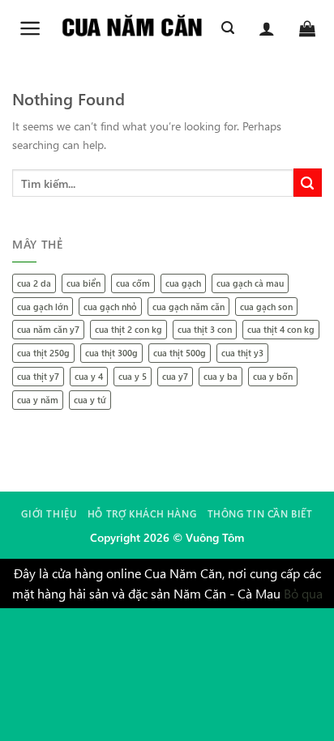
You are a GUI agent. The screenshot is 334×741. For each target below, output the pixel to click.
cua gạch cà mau (250, 283)
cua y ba (220, 376)
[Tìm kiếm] (228, 28)
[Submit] (307, 182)
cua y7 (175, 376)
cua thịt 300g (111, 353)
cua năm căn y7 (48, 329)
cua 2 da (34, 283)
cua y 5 (132, 376)
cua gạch (183, 283)
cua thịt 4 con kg (281, 329)
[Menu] (30, 28)
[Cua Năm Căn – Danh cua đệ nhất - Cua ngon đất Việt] (132, 28)
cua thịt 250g (43, 353)
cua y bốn (273, 376)
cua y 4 (89, 376)
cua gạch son (266, 306)
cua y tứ (90, 400)
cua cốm (133, 283)
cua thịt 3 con (205, 329)
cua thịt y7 (38, 376)
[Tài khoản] (266, 28)
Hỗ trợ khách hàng (142, 513)
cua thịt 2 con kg (128, 329)
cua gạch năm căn (188, 306)
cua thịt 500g (179, 353)
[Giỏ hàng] (307, 28)
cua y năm (37, 400)
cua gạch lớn (42, 306)
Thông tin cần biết (260, 513)
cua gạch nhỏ (110, 306)
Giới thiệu (48, 513)
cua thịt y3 (242, 353)
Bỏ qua (303, 593)
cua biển (83, 283)
